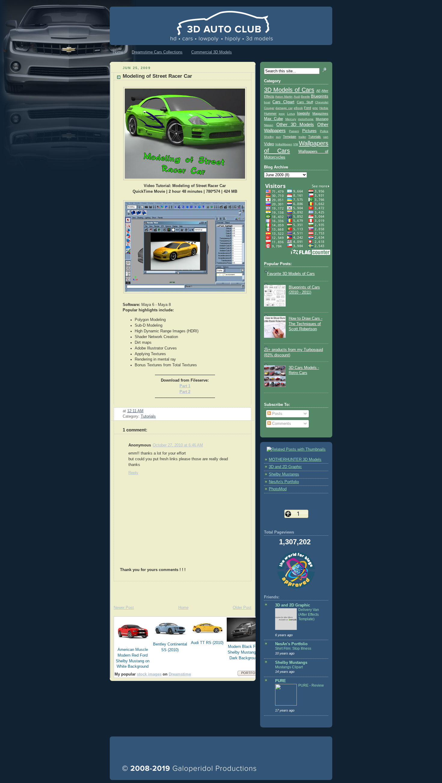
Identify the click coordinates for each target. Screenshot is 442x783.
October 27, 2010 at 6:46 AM (178, 445)
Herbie (323, 108)
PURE (280, 681)
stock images (149, 674)
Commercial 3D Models (211, 52)
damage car (283, 108)
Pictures (309, 131)
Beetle (305, 96)
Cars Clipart (283, 102)
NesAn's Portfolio (284, 482)
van (325, 136)
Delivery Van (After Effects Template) (308, 614)
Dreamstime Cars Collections (157, 52)
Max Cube (273, 119)
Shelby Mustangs (284, 474)
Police (324, 131)
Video (269, 144)
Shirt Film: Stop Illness (293, 648)
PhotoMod (278, 489)
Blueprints (319, 96)
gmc (315, 108)
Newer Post (124, 608)
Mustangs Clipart (289, 667)
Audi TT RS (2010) (207, 643)
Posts (276, 414)
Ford (307, 108)
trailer (302, 136)
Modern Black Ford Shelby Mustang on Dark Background (244, 652)
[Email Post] (145, 411)
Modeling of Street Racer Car (157, 76)
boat (267, 102)
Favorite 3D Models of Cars (291, 274)
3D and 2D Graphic (285, 467)
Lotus (291, 113)
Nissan (268, 125)
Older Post (242, 608)
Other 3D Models (295, 124)
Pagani (294, 131)
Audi (297, 96)
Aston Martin (284, 96)
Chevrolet (321, 102)
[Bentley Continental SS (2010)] (170, 638)
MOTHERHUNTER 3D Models (295, 460)
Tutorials (148, 416)
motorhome (306, 119)
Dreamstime (180, 674)
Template (289, 136)
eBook (298, 108)
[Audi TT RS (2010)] (207, 636)
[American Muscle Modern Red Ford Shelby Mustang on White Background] (133, 643)
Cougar (269, 108)
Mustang (322, 119)
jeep (282, 113)
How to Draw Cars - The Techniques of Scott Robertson (305, 323)
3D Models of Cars (289, 89)
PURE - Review (311, 685)
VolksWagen (283, 144)
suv (278, 136)
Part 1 (185, 386)
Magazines (320, 113)
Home (118, 52)
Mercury (290, 119)
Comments (281, 424)
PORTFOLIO (251, 673)
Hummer (270, 113)
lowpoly (303, 113)
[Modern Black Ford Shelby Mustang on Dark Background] (245, 640)
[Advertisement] (180, 590)
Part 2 (185, 392)
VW (295, 144)
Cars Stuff (305, 102)
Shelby (269, 136)
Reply (133, 473)
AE (318, 90)
